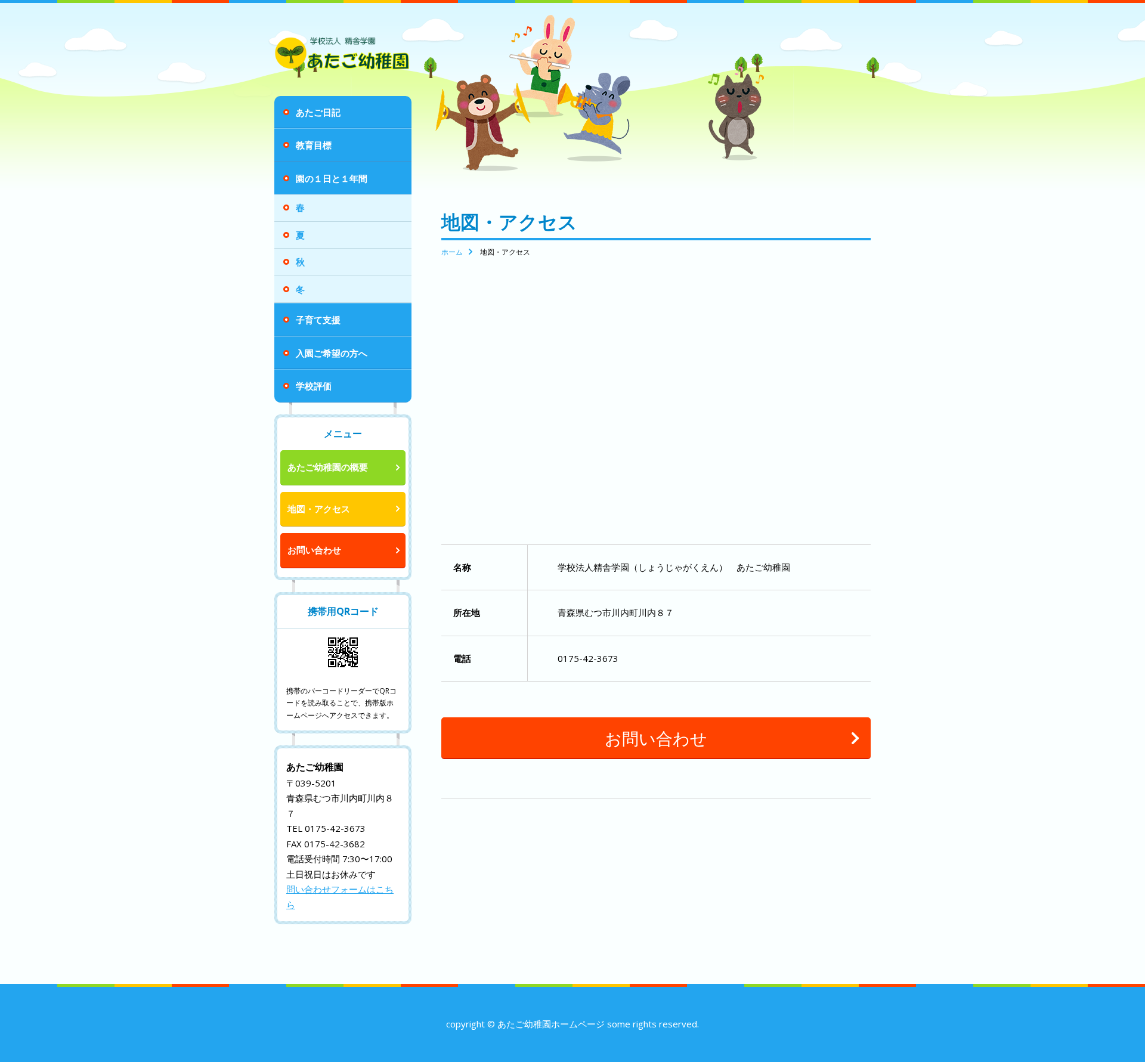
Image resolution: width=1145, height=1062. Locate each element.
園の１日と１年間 (331, 178)
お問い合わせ (314, 550)
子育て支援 (318, 320)
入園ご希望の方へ (331, 353)
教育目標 (314, 145)
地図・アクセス (318, 509)
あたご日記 (318, 112)
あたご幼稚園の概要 (327, 467)
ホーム (452, 252)
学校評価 (314, 386)
